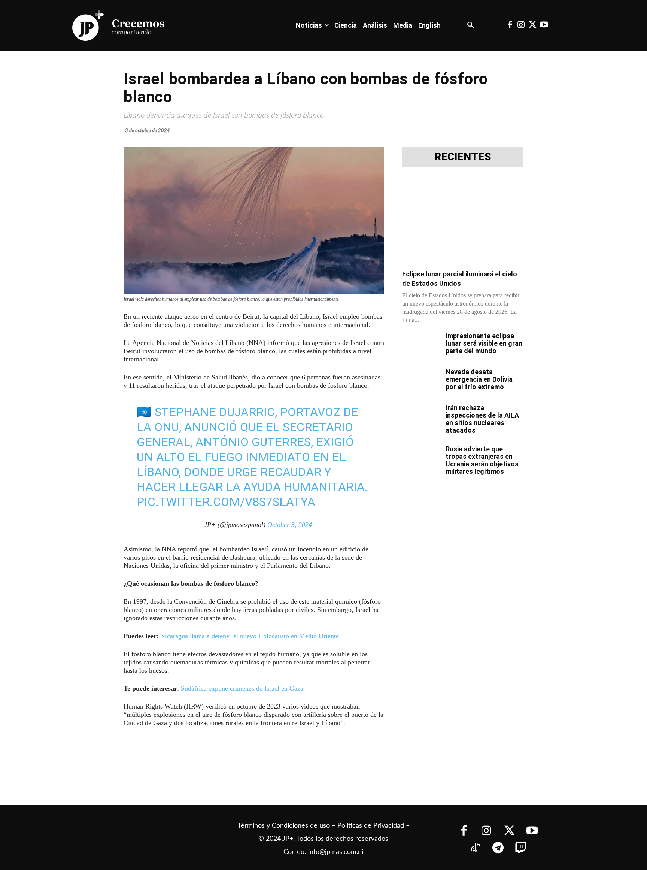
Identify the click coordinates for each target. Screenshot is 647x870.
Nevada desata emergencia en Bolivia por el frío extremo (479, 379)
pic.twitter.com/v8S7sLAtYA (226, 502)
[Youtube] (544, 25)
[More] (307, 758)
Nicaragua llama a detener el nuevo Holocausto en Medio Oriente (249, 636)
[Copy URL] (289, 758)
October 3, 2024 (289, 524)
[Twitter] (532, 25)
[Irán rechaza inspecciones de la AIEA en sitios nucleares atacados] (421, 417)
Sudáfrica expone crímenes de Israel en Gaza (242, 688)
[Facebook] (509, 25)
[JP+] (119, 25)
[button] (471, 25)
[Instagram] (521, 25)
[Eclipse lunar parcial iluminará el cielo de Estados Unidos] (462, 220)
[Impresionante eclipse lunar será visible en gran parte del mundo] (421, 345)
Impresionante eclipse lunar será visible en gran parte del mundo (484, 343)
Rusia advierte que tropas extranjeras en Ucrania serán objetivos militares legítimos (482, 460)
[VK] (254, 758)
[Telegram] (220, 758)
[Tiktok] (475, 848)
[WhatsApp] (237, 758)
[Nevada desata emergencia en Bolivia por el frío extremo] (421, 381)
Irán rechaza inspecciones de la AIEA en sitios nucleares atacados (482, 419)
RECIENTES (462, 157)
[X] (202, 758)
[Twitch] (520, 848)
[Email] (271, 758)
